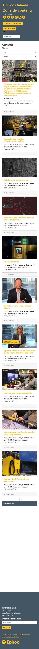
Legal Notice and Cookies (10, 637)
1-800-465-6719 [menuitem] (7, 611)
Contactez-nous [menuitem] (9, 608)
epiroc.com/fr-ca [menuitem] (7, 615)
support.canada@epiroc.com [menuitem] (11, 613)
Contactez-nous (9, 28)
